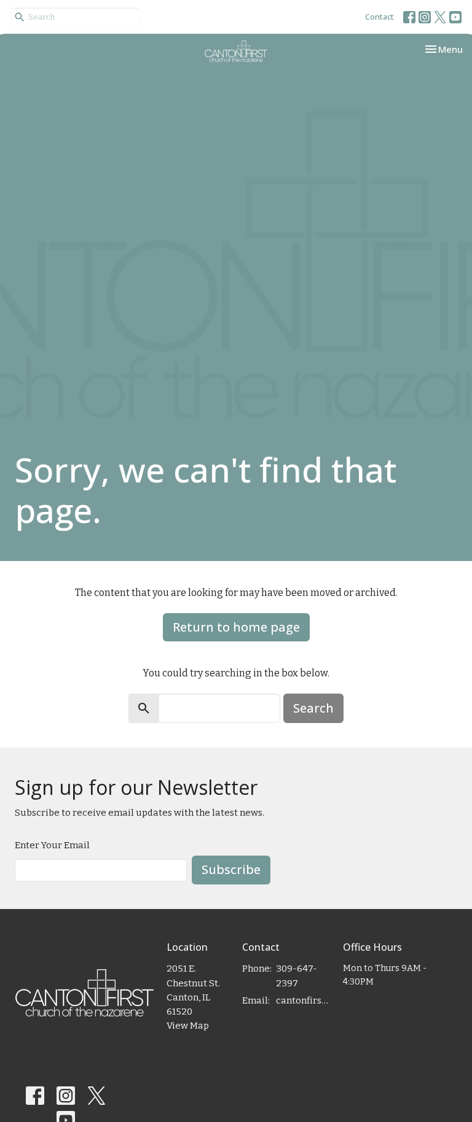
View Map (188, 1025)
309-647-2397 (296, 975)
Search (313, 708)
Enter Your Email (52, 845)
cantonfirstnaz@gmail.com (303, 1000)
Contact (379, 16)
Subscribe (231, 869)
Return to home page (236, 627)
